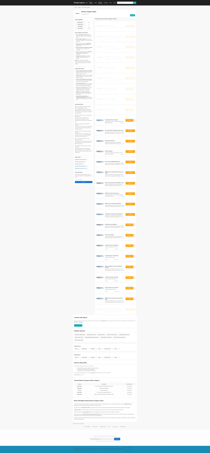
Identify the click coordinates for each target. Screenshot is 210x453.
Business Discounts (100, 3)
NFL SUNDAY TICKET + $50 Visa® (111, 119)
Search (135, 2)
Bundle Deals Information (110, 140)
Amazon (76, 348)
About (125, 447)
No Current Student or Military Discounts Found (114, 130)
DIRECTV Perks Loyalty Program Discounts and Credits (104, 394)
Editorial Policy (130, 447)
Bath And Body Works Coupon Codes (91, 337)
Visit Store (132, 15)
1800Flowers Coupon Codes (81, 168)
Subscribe (117, 438)
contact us (93, 372)
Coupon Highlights (87, 426)
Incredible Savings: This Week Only (111, 255)
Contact (114, 2)
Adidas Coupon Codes (79, 340)
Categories (106, 2)
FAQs (109, 426)
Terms (133, 449)
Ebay (99, 348)
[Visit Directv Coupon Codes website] (77, 13)
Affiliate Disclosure (127, 449)
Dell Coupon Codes (79, 163)
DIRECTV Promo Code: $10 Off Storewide (113, 203)
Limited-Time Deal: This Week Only (111, 245)
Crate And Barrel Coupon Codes (119, 337)
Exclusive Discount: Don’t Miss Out (112, 287)
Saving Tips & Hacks (85, 14)
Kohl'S (116, 348)
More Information (123, 426)
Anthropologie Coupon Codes (106, 337)
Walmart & (93, 348)
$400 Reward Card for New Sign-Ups (112, 193)
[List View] (134, 11)
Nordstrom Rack (107, 348)
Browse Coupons (91, 3)
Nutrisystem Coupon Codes (81, 159)
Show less (106, 248)
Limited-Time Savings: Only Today (111, 277)
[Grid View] (133, 11)
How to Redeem (95, 426)
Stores (95, 2)
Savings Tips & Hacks (103, 426)
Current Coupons (115, 426)
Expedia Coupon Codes (80, 161)
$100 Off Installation (109, 151)
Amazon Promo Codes (79, 337)
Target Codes (84, 348)
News (111, 2)
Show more (122, 122)
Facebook (80, 322)
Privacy (125, 451)
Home (87, 2)
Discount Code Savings (109, 234)
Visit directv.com (78, 325)
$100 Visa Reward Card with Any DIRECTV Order (114, 182)
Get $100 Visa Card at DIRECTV (111, 224)
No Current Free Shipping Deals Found (112, 161)
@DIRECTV (76, 322)
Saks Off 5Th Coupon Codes (81, 166)
